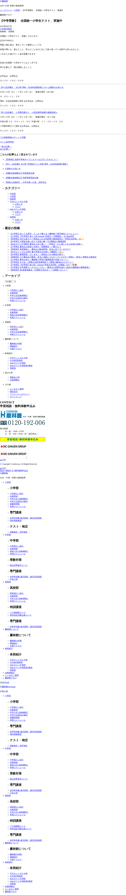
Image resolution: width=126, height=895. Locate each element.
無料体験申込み (21, 471)
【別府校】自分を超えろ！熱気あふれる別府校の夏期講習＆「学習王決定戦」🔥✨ (47, 239)
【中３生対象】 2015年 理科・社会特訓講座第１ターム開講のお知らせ (31, 87)
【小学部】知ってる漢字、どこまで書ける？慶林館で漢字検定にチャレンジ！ (44, 234)
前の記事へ (6, 146)
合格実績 (14, 293)
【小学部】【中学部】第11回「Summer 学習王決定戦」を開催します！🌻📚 (43, 265)
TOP (3, 460)
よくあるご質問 (17, 389)
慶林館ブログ (11, 678)
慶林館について (12, 629)
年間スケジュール (18, 301)
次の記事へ (5, 149)
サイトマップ (16, 397)
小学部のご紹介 (17, 290)
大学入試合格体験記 (19, 332)
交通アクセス (16, 349)
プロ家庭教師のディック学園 (13, 137)
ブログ (18, 207)
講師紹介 (14, 346)
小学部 (3, 29)
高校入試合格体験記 (19, 315)
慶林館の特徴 (16, 344)
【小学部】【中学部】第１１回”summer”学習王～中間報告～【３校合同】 (42, 236)
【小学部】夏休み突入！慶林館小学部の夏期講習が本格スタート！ (39, 260)
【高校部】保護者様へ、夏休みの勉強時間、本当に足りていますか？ (40, 249)
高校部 (13, 199)
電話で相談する (7, 471)
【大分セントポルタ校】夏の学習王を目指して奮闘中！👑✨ (37, 252)
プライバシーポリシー (20, 394)
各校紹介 (9, 648)
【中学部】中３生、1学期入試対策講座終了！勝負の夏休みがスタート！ (42, 262)
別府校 (9, 29)
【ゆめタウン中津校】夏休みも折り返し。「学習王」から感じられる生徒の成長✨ (46, 244)
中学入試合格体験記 (19, 295)
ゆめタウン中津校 (18, 209)
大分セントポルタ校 (19, 201)
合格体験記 (15, 380)
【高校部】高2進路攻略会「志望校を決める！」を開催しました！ (39, 270)
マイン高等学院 (7, 142)
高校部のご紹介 (17, 327)
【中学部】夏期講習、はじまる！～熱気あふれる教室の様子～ (37, 254)
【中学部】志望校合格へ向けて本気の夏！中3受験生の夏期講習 (38, 241)
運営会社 (14, 392)
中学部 (13, 194)
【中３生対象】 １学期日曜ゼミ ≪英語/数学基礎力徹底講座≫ (29, 112)
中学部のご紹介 (17, 310)
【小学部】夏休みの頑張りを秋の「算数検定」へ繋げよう (35, 247)
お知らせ (19, 204)
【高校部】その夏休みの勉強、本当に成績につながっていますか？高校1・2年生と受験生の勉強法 (53, 257)
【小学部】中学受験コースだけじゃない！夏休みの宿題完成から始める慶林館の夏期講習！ (50, 267)
